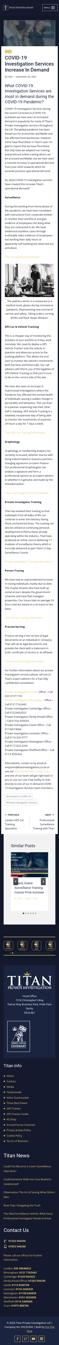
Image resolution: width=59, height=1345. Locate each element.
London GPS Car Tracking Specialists (14, 821)
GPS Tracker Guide (17, 1114)
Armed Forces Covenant (21, 1125)
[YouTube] (33, 1339)
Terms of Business (17, 1141)
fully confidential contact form (31, 771)
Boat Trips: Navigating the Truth (22, 1205)
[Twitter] (25, 1339)
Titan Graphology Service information (26, 493)
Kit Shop (11, 1119)
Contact (11, 1081)
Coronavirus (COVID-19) (18, 796)
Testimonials (14, 1092)
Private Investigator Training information (28, 561)
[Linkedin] (41, 1339)
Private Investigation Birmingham (24, 700)
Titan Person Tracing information (24, 617)
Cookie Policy (14, 1135)
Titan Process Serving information (24, 661)
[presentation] (29, 864)
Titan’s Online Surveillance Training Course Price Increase (29, 887)
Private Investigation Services (21, 802)
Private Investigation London (21, 692)
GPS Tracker (14, 1108)
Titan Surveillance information (22, 257)
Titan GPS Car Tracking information (25, 432)
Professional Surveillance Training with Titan (43, 821)
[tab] (23, 913)
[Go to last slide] (15, 881)
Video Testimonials (18, 1097)
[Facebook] (17, 1339)
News (8, 51)
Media (10, 1087)
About (10, 1076)
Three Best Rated (17, 1103)
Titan (10, 76)
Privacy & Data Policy (19, 1130)
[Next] (43, 881)
